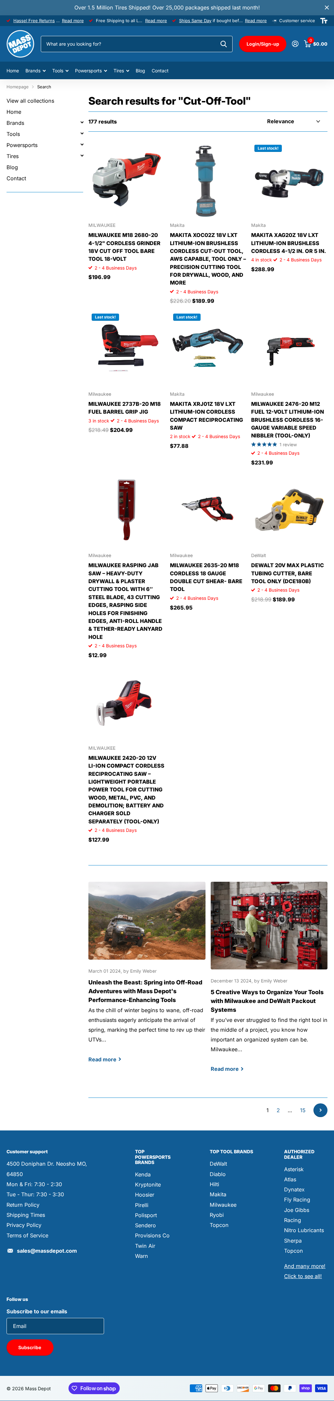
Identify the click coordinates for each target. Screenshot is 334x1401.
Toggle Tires (81, 155)
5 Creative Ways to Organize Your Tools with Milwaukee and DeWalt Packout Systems (269, 983)
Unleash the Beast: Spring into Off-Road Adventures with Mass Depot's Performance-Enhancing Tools (146, 978)
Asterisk (294, 1169)
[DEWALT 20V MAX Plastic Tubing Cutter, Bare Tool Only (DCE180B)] (289, 510)
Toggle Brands (81, 122)
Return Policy (23, 1205)
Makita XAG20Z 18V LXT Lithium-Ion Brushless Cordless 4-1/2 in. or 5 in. (288, 243)
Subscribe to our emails (37, 1311)
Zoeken (224, 44)
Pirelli (141, 1205)
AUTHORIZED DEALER (299, 1154)
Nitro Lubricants (304, 1230)
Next (320, 1110)
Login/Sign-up (263, 44)
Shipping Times (26, 1215)
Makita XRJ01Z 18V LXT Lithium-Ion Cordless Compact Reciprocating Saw (206, 416)
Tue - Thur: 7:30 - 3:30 (35, 1194)
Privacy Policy (24, 1225)
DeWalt (218, 1163)
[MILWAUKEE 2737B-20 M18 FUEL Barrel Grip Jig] (126, 348)
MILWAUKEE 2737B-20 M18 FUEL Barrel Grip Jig (124, 408)
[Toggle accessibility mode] (323, 21)
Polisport (146, 1215)
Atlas (290, 1179)
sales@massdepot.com (47, 1250)
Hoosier (144, 1194)
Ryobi (217, 1215)
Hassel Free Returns (34, 20)
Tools (13, 134)
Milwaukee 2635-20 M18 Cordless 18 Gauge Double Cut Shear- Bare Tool (206, 577)
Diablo (218, 1174)
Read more (73, 20)
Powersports (22, 145)
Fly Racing (297, 1199)
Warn (141, 1256)
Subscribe (30, 1347)
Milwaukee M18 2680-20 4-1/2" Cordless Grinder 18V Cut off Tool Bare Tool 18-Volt (124, 247)
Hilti (214, 1184)
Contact (160, 70)
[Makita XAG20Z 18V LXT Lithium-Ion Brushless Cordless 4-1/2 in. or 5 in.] (289, 179)
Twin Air (145, 1246)
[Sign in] (295, 44)
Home (13, 70)
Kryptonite (148, 1184)
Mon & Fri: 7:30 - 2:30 (34, 1184)
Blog (140, 70)
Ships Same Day (195, 20)
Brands (15, 123)
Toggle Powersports (81, 144)
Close (327, 7)
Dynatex (294, 1189)
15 (303, 1110)
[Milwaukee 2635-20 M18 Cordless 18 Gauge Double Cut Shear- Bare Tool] (208, 510)
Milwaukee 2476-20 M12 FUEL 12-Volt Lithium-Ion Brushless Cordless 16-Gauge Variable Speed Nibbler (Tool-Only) (287, 420)
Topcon (219, 1225)
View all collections (30, 100)
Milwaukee (223, 1205)
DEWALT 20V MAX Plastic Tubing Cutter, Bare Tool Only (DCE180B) (287, 573)
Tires (13, 156)
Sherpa (293, 1240)
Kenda (143, 1174)
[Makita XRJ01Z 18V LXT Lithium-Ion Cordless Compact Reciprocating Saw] (208, 348)
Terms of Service (27, 1235)
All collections (35, 71)
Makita (218, 1194)
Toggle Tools (81, 133)
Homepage (18, 86)
